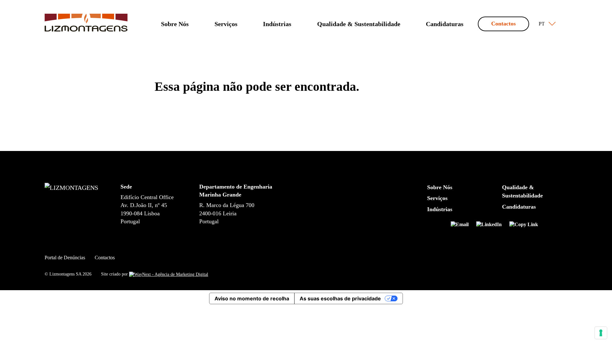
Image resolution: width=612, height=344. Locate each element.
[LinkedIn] (491, 225)
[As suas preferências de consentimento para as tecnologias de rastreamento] (601, 333)
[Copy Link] (523, 225)
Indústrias (277, 23)
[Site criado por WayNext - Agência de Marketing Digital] (168, 274)
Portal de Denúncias (65, 257)
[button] (546, 23)
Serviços (226, 23)
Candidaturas (444, 23)
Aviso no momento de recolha (252, 298)
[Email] (462, 225)
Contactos (503, 23)
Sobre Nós (175, 23)
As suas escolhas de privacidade (340, 298)
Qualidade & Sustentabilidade (358, 23)
